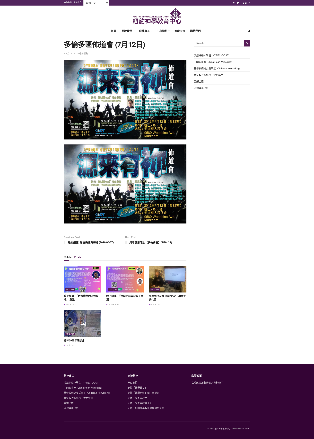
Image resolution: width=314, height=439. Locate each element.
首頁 (113, 31)
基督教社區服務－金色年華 (208, 75)
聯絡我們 (195, 31)
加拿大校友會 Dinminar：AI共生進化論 (167, 297)
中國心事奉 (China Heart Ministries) (213, 61)
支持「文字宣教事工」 (140, 402)
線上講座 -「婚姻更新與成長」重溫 (125, 297)
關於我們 (127, 31)
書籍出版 (199, 81)
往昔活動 (83, 53)
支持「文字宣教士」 (139, 397)
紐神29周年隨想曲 (74, 340)
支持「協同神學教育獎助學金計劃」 (147, 407)
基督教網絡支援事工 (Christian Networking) (217, 68)
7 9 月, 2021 (70, 345)
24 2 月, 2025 (70, 304)
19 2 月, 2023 (113, 304)
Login (247, 2)
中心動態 (162, 31)
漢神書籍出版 (201, 88)
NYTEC (246, 428)
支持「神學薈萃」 (137, 387)
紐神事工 (144, 31)
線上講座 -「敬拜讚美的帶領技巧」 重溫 (81, 297)
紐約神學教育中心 (222, 428)
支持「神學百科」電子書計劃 (143, 392)
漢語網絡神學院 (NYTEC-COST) (211, 55)
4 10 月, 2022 (155, 304)
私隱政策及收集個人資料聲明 (207, 382)
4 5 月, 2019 (69, 53)
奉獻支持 (179, 31)
